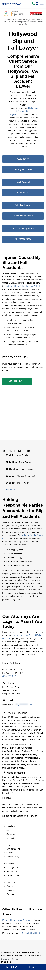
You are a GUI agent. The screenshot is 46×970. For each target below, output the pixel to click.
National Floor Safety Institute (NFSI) (22, 286)
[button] (42, 4)
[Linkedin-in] (8, 962)
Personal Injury (9, 920)
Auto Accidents (25, 920)
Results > (10, 489)
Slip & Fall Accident (31, 933)
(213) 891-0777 (9, 676)
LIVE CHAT (11, 967)
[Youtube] (5, 962)
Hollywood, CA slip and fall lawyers (24, 111)
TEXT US (34, 967)
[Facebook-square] (2, 962)
